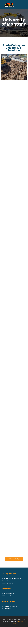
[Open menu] (25, 4)
